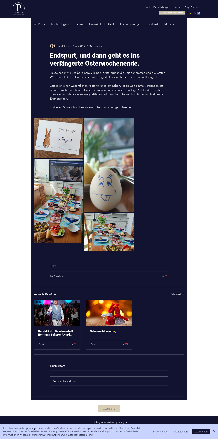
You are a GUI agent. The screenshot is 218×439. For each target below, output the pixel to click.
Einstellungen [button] (160, 431)
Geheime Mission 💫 (103, 331)
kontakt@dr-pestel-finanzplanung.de (109, 422)
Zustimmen (201, 431)
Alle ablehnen (180, 431)
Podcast (153, 24)
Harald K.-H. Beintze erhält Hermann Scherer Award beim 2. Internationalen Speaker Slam (55, 333)
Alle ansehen (177, 293)
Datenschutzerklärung (80, 434)
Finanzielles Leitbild (101, 24)
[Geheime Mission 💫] (109, 313)
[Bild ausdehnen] (58, 138)
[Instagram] (194, 13)
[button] (177, 7)
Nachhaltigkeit (60, 24)
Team (79, 24)
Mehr (167, 24)
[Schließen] (214, 431)
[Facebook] (198, 13)
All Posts (39, 24)
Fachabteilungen (130, 24)
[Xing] (190, 13)
